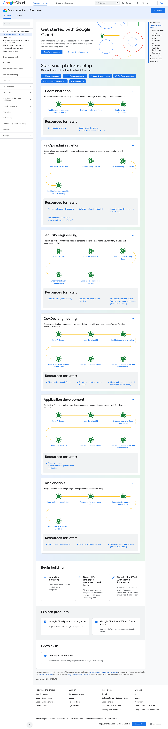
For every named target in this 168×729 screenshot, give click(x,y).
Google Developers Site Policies (78, 674)
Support (72, 698)
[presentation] (90, 567)
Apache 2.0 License (46, 674)
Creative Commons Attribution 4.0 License (103, 672)
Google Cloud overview (78, 52)
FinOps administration (76, 76)
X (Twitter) (139, 702)
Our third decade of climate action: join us (101, 719)
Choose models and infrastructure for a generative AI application (61, 465)
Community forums (76, 694)
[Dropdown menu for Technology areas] (50, 3)
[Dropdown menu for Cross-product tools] (76, 3)
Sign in (162, 3)
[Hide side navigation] (29, 724)
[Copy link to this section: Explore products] (71, 612)
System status (74, 706)
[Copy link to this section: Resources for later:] (79, 122)
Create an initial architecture (91, 110)
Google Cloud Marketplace (46, 702)
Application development (55, 81)
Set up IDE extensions (58, 445)
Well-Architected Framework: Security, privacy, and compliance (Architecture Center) (123, 301)
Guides (19, 16)
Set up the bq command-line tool (60, 544)
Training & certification (61, 655)
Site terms (61, 719)
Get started (36, 10)
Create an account (52, 52)
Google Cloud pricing (44, 698)
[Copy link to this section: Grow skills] (61, 646)
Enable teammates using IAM (122, 340)
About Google (41, 719)
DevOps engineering (126, 76)
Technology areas (40, 3)
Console (128, 3)
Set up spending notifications (123, 167)
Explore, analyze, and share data (90, 503)
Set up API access (58, 257)
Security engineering (101, 76)
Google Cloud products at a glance (67, 621)
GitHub (104, 694)
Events (137, 698)
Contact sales (41, 706)
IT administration (52, 76)
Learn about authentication (90, 364)
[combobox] (107, 3)
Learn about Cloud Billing (58, 167)
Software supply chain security (60, 299)
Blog (136, 694)
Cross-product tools (64, 3)
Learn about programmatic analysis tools (122, 503)
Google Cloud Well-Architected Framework (127, 580)
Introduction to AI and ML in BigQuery (58, 527)
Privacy (52, 719)
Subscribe (139, 724)
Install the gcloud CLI (91, 257)
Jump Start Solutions (55, 578)
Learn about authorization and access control (123, 365)
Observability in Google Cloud (59, 382)
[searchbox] (16, 24)
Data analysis (78, 81)
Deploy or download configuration (122, 111)
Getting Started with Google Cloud (115, 698)
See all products (42, 694)
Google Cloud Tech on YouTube (147, 710)
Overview (7, 16)
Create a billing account (91, 167)
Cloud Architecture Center (112, 706)
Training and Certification (112, 710)
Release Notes (74, 702)
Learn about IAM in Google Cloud (123, 257)
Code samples (107, 702)
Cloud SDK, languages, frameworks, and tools (92, 581)
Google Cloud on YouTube (145, 706)
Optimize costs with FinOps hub (91, 209)
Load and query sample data (58, 502)
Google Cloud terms (75, 719)
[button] (14, 57)
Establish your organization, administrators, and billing (58, 111)
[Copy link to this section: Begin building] (67, 567)
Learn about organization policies (90, 282)
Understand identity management (58, 282)
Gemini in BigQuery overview (90, 544)
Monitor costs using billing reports (61, 209)
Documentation (17, 10)
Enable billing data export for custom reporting (58, 192)
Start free (158, 10)
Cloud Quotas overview (57, 128)
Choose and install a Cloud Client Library (58, 365)
